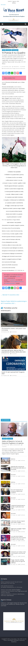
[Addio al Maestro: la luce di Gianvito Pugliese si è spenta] (14, 423)
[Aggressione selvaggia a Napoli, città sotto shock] (5, 528)
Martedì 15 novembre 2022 (10, 295)
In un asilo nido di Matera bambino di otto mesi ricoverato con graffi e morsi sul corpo (18, 538)
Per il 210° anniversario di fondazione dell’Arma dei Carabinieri (17, 491)
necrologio (10, 438)
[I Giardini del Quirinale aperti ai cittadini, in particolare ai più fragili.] (5, 504)
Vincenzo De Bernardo (20, 68)
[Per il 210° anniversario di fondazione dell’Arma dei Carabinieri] (5, 489)
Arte (3, 50)
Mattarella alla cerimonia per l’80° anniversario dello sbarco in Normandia (18, 468)
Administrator (16, 66)
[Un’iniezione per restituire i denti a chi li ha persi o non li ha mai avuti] (5, 551)
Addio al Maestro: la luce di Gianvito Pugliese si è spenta (12, 442)
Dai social (13, 474)
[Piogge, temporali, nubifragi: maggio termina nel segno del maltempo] (5, 559)
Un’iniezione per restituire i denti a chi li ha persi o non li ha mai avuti (18, 553)
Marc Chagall (12, 68)
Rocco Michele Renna (15, 445)
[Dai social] (5, 474)
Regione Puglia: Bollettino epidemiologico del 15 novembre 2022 (14, 302)
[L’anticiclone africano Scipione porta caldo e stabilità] (5, 520)
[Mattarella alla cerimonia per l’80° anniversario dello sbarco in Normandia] (5, 466)
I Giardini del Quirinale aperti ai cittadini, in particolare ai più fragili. (18, 507)
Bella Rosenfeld (6, 68)
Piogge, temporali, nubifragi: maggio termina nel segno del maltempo (18, 561)
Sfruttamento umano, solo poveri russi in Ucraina (14, 329)
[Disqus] (14, 398)
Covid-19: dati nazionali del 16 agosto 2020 (13, 372)
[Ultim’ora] (5, 458)
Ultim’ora (13, 459)
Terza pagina (15, 50)
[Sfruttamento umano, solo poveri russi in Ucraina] (14, 314)
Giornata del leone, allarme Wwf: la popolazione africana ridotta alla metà (13, 351)
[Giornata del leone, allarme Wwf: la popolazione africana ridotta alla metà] (14, 336)
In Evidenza (8, 50)
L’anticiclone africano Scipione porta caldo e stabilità (18, 521)
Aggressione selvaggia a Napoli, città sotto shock (18, 529)
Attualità (4, 438)
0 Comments (22, 66)
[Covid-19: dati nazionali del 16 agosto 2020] (14, 357)
